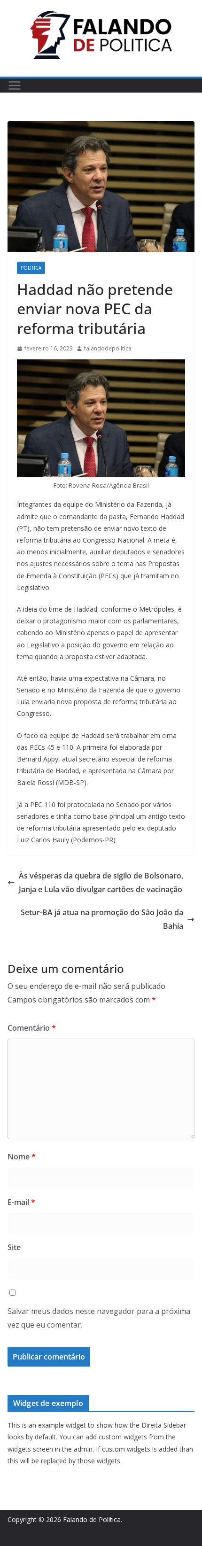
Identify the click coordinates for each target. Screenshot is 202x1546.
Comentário (32, 1028)
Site (14, 1247)
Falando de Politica (92, 1519)
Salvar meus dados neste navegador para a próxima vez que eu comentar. (99, 1318)
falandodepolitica (108, 348)
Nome (22, 1156)
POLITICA (31, 267)
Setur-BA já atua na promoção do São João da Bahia (102, 919)
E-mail (21, 1202)
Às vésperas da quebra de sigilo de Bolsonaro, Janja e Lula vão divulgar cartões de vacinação (101, 882)
